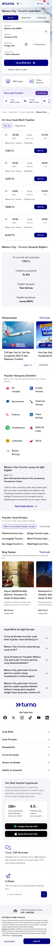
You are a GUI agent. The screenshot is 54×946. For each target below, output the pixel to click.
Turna (4, 112)
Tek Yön (7, 125)
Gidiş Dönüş (20, 125)
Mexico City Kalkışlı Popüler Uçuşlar (19, 526)
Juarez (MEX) (26, 301)
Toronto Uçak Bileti (27, 112)
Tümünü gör (41, 93)
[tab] (10, 17)
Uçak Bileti (13, 112)
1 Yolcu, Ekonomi (12, 54)
